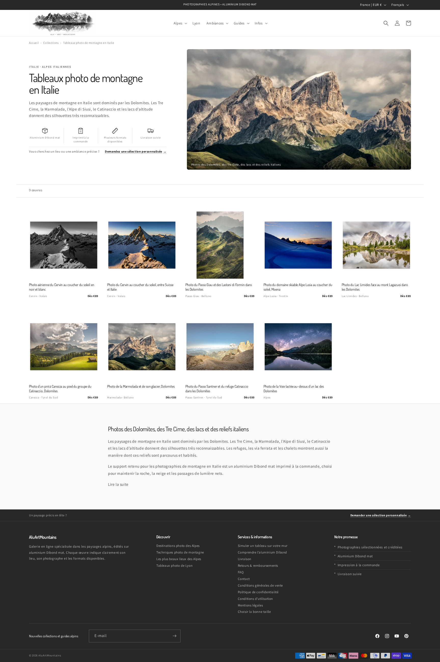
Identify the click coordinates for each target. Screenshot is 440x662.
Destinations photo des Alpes (178, 546)
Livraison (244, 559)
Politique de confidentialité (258, 592)
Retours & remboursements (258, 565)
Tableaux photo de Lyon (174, 565)
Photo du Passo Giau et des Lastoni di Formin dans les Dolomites (218, 286)
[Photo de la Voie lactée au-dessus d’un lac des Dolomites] (298, 346)
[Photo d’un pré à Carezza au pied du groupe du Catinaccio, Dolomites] (63, 346)
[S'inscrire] (174, 636)
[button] (179, 23)
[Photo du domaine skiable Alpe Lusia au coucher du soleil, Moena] (298, 245)
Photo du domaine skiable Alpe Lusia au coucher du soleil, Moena (298, 286)
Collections (51, 43)
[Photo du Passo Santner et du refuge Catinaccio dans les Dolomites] (220, 346)
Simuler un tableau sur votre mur (262, 546)
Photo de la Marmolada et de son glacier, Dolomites (140, 386)
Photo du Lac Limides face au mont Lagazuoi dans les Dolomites (375, 286)
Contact (244, 579)
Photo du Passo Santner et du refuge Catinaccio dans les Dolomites (216, 388)
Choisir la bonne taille (254, 612)
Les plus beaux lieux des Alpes (178, 559)
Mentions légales (250, 605)
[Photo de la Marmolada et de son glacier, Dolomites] (141, 346)
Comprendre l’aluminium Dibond (262, 552)
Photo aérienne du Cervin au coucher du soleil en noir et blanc (61, 286)
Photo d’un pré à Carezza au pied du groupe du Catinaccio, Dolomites (60, 388)
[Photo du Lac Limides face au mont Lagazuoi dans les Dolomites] (376, 245)
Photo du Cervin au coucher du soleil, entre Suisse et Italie (140, 286)
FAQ (241, 572)
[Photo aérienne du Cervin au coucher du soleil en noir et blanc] (63, 245)
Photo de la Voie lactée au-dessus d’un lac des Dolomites (294, 388)
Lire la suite (118, 484)
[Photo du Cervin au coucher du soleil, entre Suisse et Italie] (141, 245)
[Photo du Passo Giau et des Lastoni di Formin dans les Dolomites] (220, 245)
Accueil (34, 43)
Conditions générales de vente (260, 585)
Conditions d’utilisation (255, 599)
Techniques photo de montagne (180, 552)
